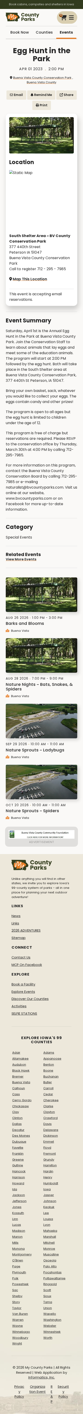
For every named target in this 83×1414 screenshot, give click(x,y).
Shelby (17, 1296)
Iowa (47, 1189)
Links (15, 923)
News (16, 916)
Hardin (48, 1171)
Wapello (49, 1314)
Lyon (46, 1225)
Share (68, 95)
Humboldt (50, 1183)
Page (16, 1266)
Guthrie (17, 1165)
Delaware (50, 1130)
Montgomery (22, 1254)
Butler (47, 1082)
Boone (48, 1070)
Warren (18, 1320)
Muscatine (51, 1254)
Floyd (47, 1147)
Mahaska (50, 1231)
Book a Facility (23, 984)
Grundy (48, 1159)
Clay (15, 1112)
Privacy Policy (19, 1391)
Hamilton (50, 1165)
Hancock (19, 1171)
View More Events (21, 559)
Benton (48, 1064)
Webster (49, 1326)
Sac (15, 1290)
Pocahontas (52, 1272)
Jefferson (19, 1201)
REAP (51, 1394)
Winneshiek (52, 1332)
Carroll (48, 1088)
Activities (19, 1006)
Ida (14, 1189)
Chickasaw (20, 1106)
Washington (52, 1320)
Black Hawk (21, 1070)
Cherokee (51, 1100)
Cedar (48, 1094)
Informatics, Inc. (41, 1377)
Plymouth (19, 1272)
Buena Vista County (41, 82)
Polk (15, 1278)
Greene (18, 1159)
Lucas (16, 1225)
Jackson (18, 1195)
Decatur (18, 1130)
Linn (15, 1219)
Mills (15, 1242)
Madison (18, 1231)
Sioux (47, 1296)
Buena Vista (19, 631)
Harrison (18, 1177)
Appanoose (52, 1058)
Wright (17, 1343)
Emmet (48, 1141)
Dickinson (50, 1135)
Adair (16, 1052)
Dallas (17, 1124)
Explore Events (23, 991)
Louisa (48, 1219)
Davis (47, 1124)
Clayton (49, 1112)
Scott (47, 1290)
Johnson (49, 1201)
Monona (18, 1248)
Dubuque (19, 1141)
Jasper (48, 1195)
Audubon (19, 1064)
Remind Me (42, 95)
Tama (47, 1302)
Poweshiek (20, 1284)
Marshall (49, 1236)
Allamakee (20, 1058)
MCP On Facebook (27, 964)
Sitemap (19, 938)
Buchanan (51, 1076)
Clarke (48, 1106)
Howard (18, 1183)
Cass (16, 1094)
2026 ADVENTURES (26, 930)
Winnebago (21, 1332)
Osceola (49, 1260)
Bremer (18, 1076)
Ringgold (50, 1284)
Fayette (17, 1147)
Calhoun (18, 1088)
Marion (17, 1236)
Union (47, 1308)
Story (16, 1302)
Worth (47, 1338)
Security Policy (63, 1391)
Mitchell (49, 1242)
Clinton (17, 1118)
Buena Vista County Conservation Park (42, 77)
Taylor (16, 1308)
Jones (16, 1207)
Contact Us (21, 957)
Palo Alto (50, 1266)
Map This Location (30, 279)
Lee (46, 1213)
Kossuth (18, 1213)
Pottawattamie (54, 1278)
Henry (47, 1177)
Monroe (49, 1248)
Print (43, 105)
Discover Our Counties (30, 999)
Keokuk (48, 1207)
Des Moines (21, 1135)
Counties (44, 32)
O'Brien (17, 1260)
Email (18, 95)
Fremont (49, 1153)
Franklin (18, 1153)
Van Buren (20, 1314)
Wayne (17, 1326)
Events (66, 32)
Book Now (19, 32)
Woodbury (20, 1338)
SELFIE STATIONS (24, 1013)
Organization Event (37, 1389)
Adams (48, 1052)
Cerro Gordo (22, 1100)
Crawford (50, 1118)
